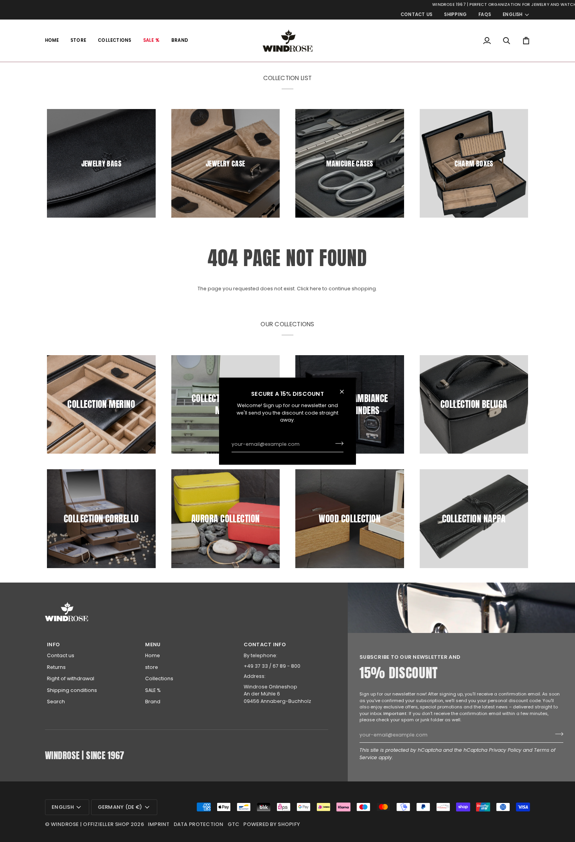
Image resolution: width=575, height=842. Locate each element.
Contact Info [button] (265, 644)
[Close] (345, 391)
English (513, 14)
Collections (159, 678)
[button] (78, 41)
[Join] (337, 443)
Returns (56, 667)
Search (56, 701)
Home (152, 655)
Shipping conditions (72, 690)
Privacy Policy (505, 750)
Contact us (60, 655)
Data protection (199, 824)
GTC (234, 824)
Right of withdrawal (70, 678)
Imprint (159, 824)
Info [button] (53, 644)
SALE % (153, 690)
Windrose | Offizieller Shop (90, 824)
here (315, 288)
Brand (152, 701)
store (151, 667)
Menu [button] (152, 644)
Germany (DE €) (120, 807)
